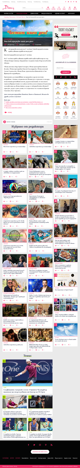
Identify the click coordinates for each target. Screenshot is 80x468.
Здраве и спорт (60, 13)
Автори (12, 458)
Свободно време (21, 13)
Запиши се (65, 72)
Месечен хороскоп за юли (14, 107)
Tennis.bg (30, 1)
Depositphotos (25, 458)
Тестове (59, 9)
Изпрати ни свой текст (40, 452)
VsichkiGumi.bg (37, 1)
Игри (69, 9)
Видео (64, 9)
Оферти (75, 9)
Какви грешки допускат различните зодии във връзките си (24, 102)
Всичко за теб (8, 13)
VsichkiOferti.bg (5, 1)
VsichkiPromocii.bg (21, 1)
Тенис (27, 355)
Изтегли (65, 35)
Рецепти (48, 9)
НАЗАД (10, 112)
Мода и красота (46, 13)
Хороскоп (71, 13)
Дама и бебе (34, 13)
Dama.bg (13, 1)
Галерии (53, 9)
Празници (12, 17)
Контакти (17, 458)
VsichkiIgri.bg (45, 1)
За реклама (5, 458)
